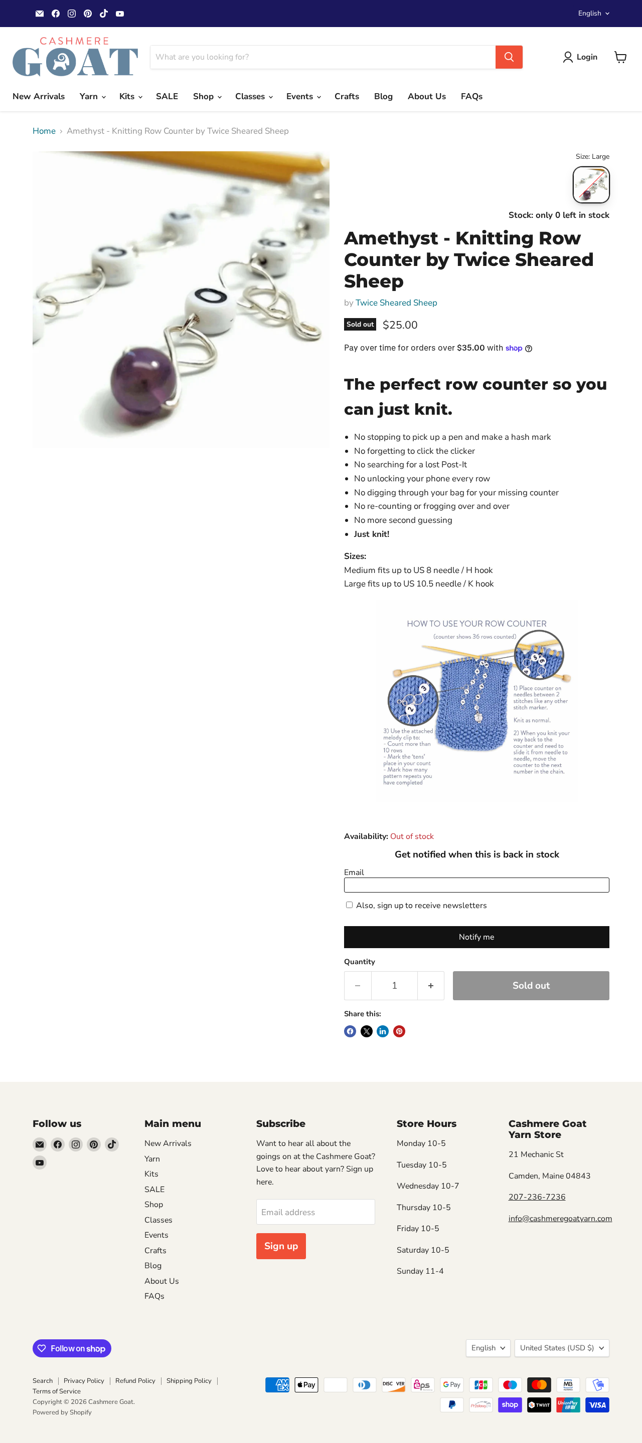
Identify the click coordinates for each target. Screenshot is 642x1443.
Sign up (281, 1246)
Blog (383, 96)
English (589, 13)
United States (557, 1348)
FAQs (472, 96)
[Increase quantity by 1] (431, 985)
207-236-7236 (537, 1197)
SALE (167, 96)
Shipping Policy (189, 1380)
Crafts (347, 96)
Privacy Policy (84, 1380)
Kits (128, 96)
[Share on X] (367, 1031)
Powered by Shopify (62, 1412)
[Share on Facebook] (350, 1031)
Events (300, 96)
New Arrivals (39, 96)
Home (44, 131)
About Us (427, 96)
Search (43, 1380)
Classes (251, 96)
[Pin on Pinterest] (399, 1031)
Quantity (359, 962)
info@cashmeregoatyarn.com (560, 1218)
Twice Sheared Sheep (396, 303)
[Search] (509, 57)
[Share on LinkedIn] (383, 1031)
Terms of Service (57, 1391)
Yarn (90, 96)
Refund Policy (135, 1380)
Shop (204, 96)
